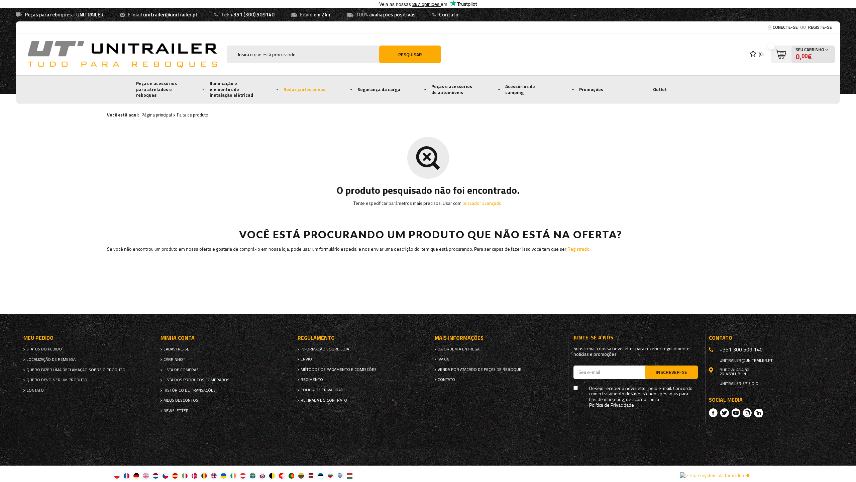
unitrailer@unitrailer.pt (170, 14)
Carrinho (173, 359)
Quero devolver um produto (56, 380)
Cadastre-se (176, 349)
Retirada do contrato (324, 400)
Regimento (312, 380)
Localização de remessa (51, 359)
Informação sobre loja (325, 349)
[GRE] (340, 475)
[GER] (136, 475)
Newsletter (176, 411)
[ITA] (185, 475)
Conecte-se (786, 27)
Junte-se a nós (593, 337)
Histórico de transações (190, 390)
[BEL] (272, 475)
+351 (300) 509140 (252, 14)
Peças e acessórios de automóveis (451, 89)
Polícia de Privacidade (323, 390)
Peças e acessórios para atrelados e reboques (156, 89)
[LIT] (301, 475)
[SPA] (175, 475)
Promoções (591, 89)
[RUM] (204, 475)
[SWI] (282, 475)
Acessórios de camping (520, 89)
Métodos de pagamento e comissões (339, 370)
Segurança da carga (378, 89)
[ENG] (146, 475)
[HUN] (349, 475)
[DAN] (194, 475)
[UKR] (223, 475)
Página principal (156, 114)
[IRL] (233, 475)
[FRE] (126, 475)
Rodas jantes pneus (304, 89)
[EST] (320, 475)
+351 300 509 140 (741, 349)
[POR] (291, 475)
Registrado (578, 248)
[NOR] (214, 475)
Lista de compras (181, 370)
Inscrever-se (671, 372)
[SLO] (262, 475)
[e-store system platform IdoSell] (714, 475)
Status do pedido (44, 349)
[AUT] (243, 475)
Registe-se (820, 27)
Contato (448, 14)
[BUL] (330, 475)
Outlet (660, 89)
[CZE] (165, 475)
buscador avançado (482, 203)
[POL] (117, 475)
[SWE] (252, 475)
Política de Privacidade (611, 405)
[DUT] (155, 475)
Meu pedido (38, 337)
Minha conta (177, 337)
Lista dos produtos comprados (196, 380)
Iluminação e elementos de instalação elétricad (231, 89)
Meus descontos (181, 400)
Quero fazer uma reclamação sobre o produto (75, 370)
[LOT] (311, 475)
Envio (306, 359)
